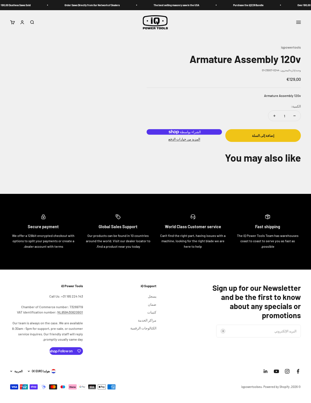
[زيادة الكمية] (274, 116)
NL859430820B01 (70, 312)
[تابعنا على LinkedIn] (265, 371)
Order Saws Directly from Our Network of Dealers (98, 5)
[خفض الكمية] (294, 116)
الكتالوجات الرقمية (143, 328)
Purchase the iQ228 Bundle (255, 5)
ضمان (152, 304)
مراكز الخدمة (147, 320)
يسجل (152, 296)
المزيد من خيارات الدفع (184, 139)
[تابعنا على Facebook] (298, 371)
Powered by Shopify (276, 387)
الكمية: (296, 106)
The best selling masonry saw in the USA (183, 5)
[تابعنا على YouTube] (276, 371)
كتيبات (151, 312)
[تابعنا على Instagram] (287, 371)
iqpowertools (291, 47)
